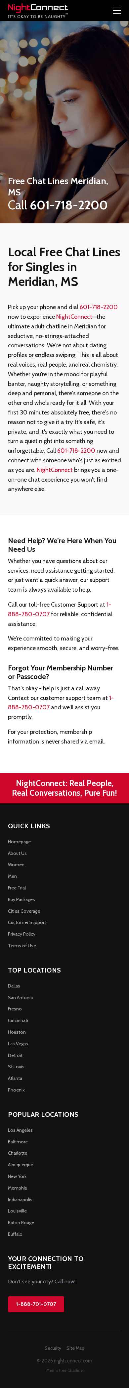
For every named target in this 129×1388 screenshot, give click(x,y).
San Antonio (20, 997)
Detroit (15, 1055)
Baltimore (18, 1142)
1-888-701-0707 (36, 1304)
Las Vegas (18, 1044)
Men (12, 876)
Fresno (15, 1009)
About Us (17, 853)
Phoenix (16, 1090)
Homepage (19, 842)
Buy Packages (21, 899)
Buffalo (15, 1234)
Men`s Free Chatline (64, 1370)
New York (17, 1176)
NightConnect (74, 316)
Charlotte (17, 1153)
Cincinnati (18, 1020)
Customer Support (27, 922)
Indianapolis (20, 1200)
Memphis (17, 1188)
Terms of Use (22, 946)
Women (16, 864)
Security (53, 1348)
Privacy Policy (21, 934)
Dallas (14, 986)
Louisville (17, 1211)
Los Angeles (20, 1130)
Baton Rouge (21, 1222)
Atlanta (15, 1078)
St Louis (16, 1067)
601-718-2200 (99, 307)
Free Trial (17, 888)
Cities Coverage (24, 911)
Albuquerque (20, 1165)
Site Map (75, 1348)
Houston (17, 1032)
